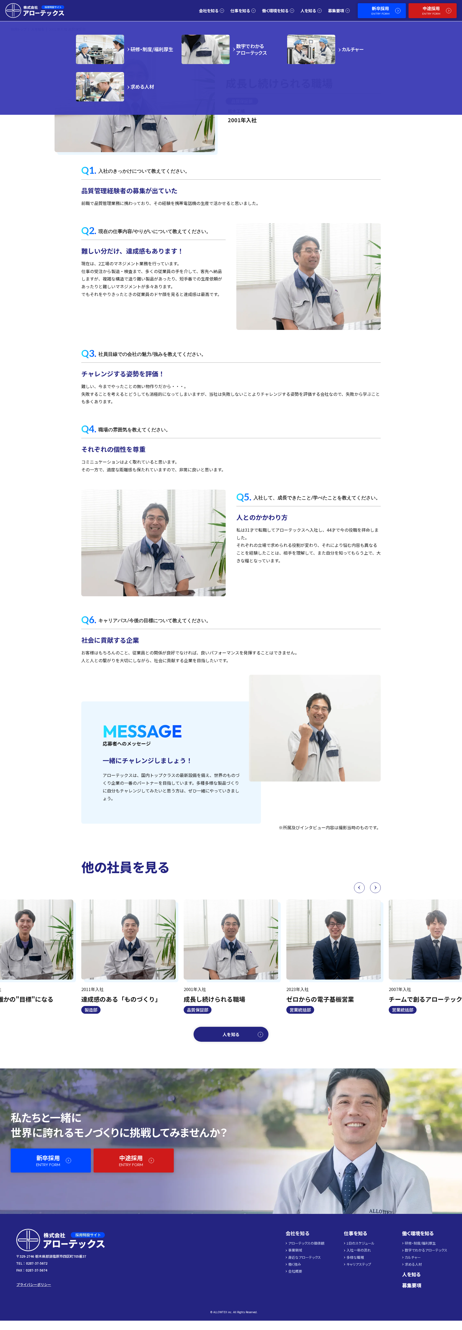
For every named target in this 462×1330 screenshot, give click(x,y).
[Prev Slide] (359, 887)
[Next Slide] (375, 887)
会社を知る (298, 1233)
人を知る (411, 1274)
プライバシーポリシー (33, 1284)
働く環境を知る (418, 1233)
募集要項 (411, 1285)
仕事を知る (355, 1233)
